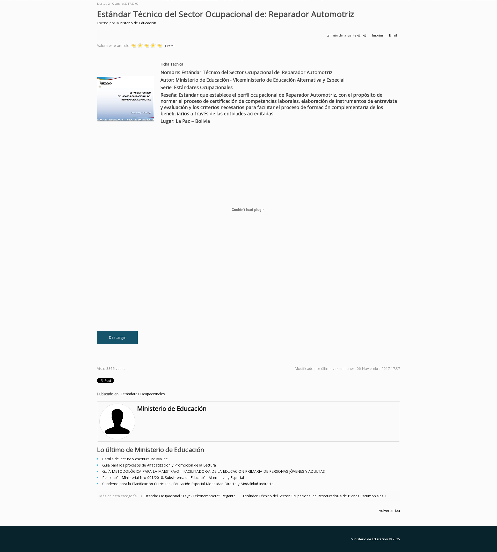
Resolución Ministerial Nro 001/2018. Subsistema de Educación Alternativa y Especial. (173, 477)
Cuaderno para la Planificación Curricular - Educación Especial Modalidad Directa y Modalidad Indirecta (188, 483)
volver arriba (389, 510)
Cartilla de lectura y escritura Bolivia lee (135, 458)
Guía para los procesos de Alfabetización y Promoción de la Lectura (159, 465)
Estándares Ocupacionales (143, 393)
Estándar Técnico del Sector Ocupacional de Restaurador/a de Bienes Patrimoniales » (314, 495)
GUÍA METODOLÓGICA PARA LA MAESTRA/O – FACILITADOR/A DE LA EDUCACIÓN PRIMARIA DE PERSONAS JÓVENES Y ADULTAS (213, 471)
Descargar (117, 337)
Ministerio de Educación (136, 22)
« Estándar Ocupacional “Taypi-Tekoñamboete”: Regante (188, 495)
